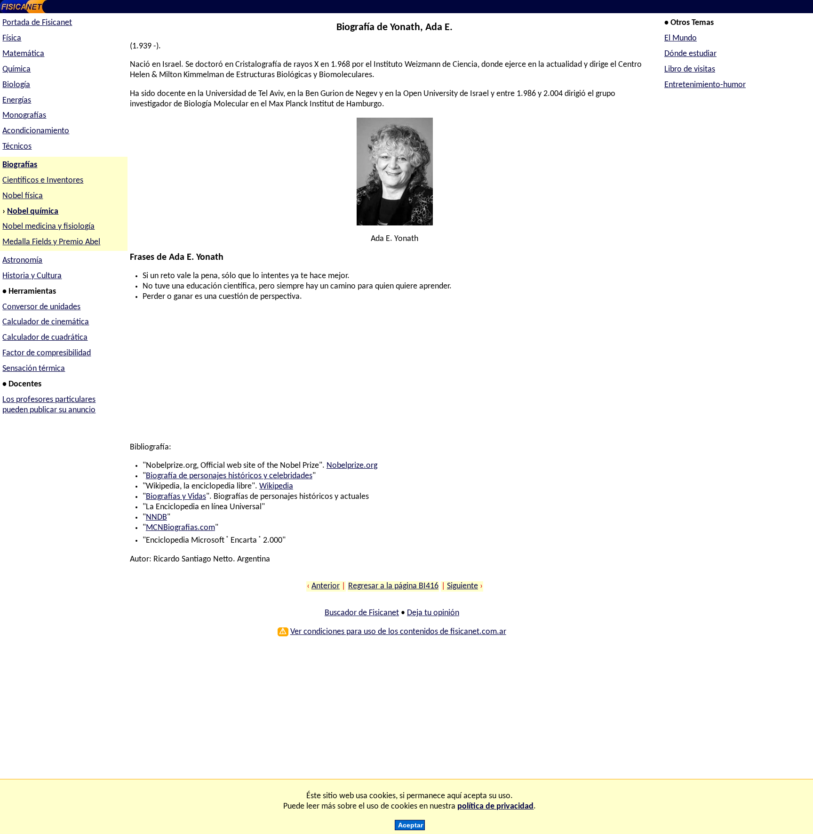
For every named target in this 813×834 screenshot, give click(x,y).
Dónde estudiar (690, 54)
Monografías (24, 116)
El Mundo (680, 38)
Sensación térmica (33, 369)
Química (16, 69)
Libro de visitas (689, 69)
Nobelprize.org (352, 466)
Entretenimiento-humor (705, 85)
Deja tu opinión (433, 613)
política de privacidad (495, 806)
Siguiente (462, 586)
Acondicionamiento (35, 131)
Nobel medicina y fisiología (48, 227)
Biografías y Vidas (176, 497)
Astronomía (22, 261)
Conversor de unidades (41, 307)
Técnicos (17, 147)
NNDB (156, 517)
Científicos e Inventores (42, 180)
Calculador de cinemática (45, 322)
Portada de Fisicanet (37, 23)
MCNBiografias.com (180, 528)
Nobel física (22, 196)
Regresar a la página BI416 (393, 586)
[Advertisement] (392, 376)
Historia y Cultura (32, 276)
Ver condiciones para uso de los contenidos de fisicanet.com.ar (398, 632)
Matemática (23, 54)
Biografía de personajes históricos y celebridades (229, 476)
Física (11, 38)
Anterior (325, 586)
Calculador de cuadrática (45, 338)
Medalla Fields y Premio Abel (51, 242)
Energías (16, 100)
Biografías (19, 165)
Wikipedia (276, 486)
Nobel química (32, 212)
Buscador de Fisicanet (362, 613)
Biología (16, 85)
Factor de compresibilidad (46, 353)
